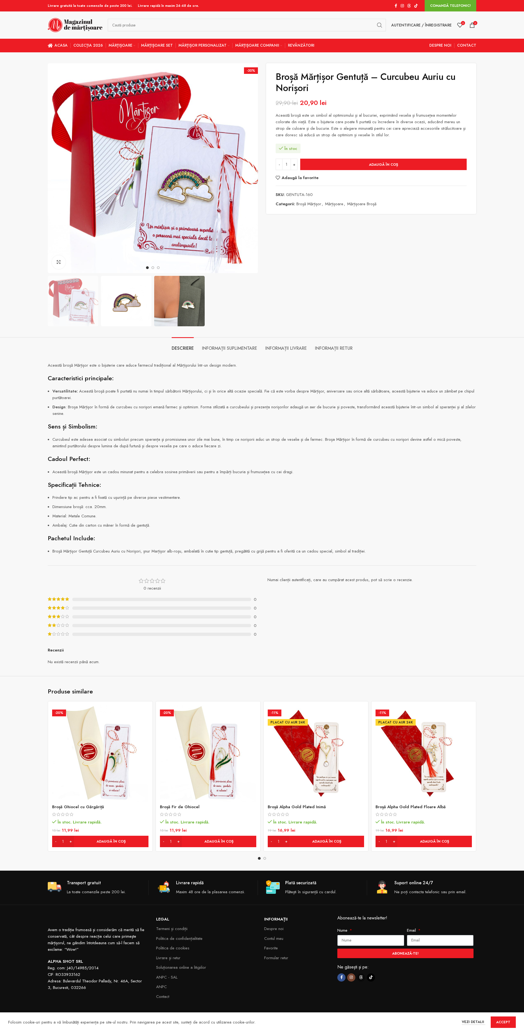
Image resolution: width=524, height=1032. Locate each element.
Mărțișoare (334, 204)
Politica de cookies (172, 948)
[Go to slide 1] (259, 858)
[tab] (183, 345)
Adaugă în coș (383, 164)
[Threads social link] (409, 6)
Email (412, 930)
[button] (100, 841)
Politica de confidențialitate (179, 939)
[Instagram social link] (402, 6)
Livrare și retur (168, 958)
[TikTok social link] (416, 6)
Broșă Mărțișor (308, 204)
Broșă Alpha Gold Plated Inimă (297, 807)
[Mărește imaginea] (59, 262)
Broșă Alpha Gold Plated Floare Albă (411, 807)
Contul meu (273, 939)
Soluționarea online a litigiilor (181, 967)
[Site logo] (75, 25)
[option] (147, 267)
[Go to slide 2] (264, 858)
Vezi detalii (473, 1021)
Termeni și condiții (171, 929)
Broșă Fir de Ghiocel (180, 807)
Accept (503, 1022)
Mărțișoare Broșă (361, 204)
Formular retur (276, 958)
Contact (162, 997)
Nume (343, 930)
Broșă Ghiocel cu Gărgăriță (78, 807)
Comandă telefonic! (450, 5)
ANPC (161, 987)
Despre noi (274, 929)
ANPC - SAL (166, 977)
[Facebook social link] (395, 6)
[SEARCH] (379, 25)
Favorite (271, 948)
